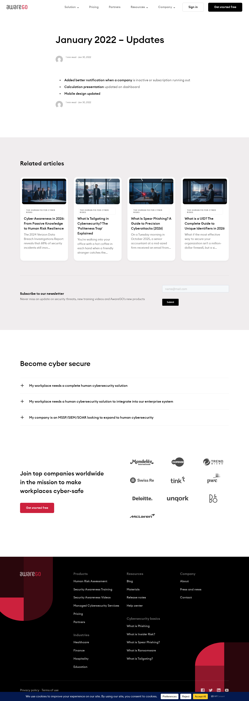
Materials (133, 589)
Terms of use (50, 690)
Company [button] (165, 7)
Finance (79, 650)
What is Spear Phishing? (143, 642)
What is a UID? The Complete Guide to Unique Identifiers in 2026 (205, 223)
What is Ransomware (141, 650)
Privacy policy (29, 690)
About (184, 581)
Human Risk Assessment (90, 581)
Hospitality (81, 658)
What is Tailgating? (140, 658)
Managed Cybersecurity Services (96, 605)
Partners (114, 7)
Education (80, 666)
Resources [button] (138, 7)
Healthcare (81, 642)
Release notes (136, 597)
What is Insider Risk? (141, 634)
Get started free (225, 7)
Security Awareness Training (92, 589)
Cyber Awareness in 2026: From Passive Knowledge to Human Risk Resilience (44, 223)
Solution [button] (70, 7)
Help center (135, 605)
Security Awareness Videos (92, 597)
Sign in (193, 7)
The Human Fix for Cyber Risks (40, 211)
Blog (130, 581)
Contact (186, 597)
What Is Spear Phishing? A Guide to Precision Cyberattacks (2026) (151, 223)
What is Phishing (138, 626)
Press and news (190, 589)
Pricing (94, 7)
